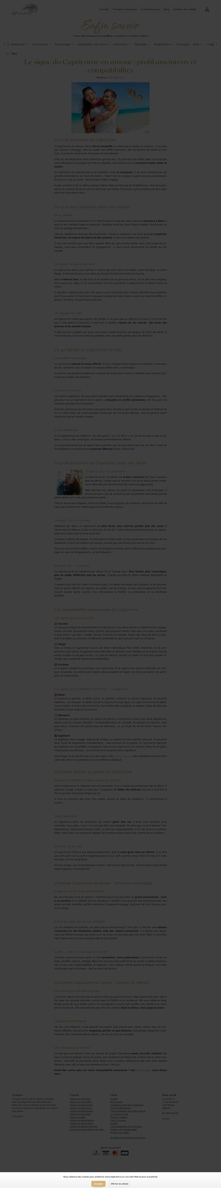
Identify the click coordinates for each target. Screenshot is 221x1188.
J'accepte (98, 1183)
